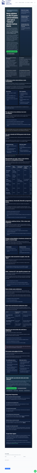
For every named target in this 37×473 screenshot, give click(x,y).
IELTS (17, 2)
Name (5, 456)
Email (15, 456)
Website (24, 456)
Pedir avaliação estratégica (11, 388)
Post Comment (8, 468)
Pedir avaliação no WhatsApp (12, 51)
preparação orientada (14, 443)
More (32, 2)
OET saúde (27, 2)
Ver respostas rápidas (10, 53)
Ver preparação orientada (22, 388)
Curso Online (21, 2)
